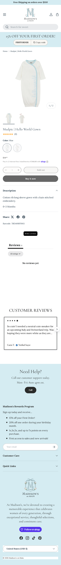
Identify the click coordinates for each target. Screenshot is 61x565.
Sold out (41, 170)
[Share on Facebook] (18, 217)
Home (5, 51)
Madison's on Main (16, 558)
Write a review (30, 234)
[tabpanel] (30, 272)
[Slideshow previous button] (4, 329)
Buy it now (30, 178)
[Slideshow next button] (57, 329)
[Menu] (4, 14)
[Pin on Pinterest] (24, 217)
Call (30, 390)
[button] (57, 14)
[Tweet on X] (12, 217)
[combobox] (30, 27)
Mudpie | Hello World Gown (21, 51)
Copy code (41, 42)
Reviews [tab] (15, 245)
